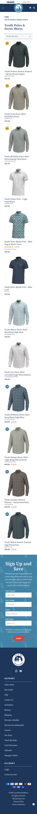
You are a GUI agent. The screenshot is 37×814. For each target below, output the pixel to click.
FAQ (6, 695)
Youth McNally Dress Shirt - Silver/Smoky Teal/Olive (17, 157)
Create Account (10, 774)
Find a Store (9, 684)
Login (6, 769)
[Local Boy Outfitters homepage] (10, 2)
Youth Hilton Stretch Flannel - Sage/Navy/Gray (18, 543)
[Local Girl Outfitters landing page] (26, 2)
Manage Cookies (11, 755)
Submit (18, 638)
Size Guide (8, 689)
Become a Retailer (11, 720)
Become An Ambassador (14, 725)
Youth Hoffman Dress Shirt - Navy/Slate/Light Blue (17, 416)
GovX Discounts (10, 745)
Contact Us (8, 700)
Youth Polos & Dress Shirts (16, 20)
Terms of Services (18, 804)
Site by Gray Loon (18, 798)
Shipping (8, 715)
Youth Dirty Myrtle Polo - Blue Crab (18, 288)
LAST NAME (10, 600)
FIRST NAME (10, 591)
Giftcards (8, 750)
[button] (3, 8)
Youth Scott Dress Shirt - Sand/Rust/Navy (15, 115)
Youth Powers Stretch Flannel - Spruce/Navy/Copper (18, 72)
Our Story (8, 735)
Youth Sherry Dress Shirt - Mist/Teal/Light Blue (16, 330)
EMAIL (7, 610)
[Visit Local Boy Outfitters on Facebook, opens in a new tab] (21, 671)
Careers (7, 730)
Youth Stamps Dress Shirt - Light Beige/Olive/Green (16, 458)
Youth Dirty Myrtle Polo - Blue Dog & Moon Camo (18, 242)
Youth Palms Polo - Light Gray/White (15, 200)
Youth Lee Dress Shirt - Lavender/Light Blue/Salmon (17, 373)
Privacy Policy (18, 801)
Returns (7, 710)
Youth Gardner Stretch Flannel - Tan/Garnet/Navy (16, 501)
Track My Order (10, 740)
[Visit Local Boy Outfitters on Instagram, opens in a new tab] (16, 671)
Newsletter (8, 705)
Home (6, 17)
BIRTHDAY (9, 619)
